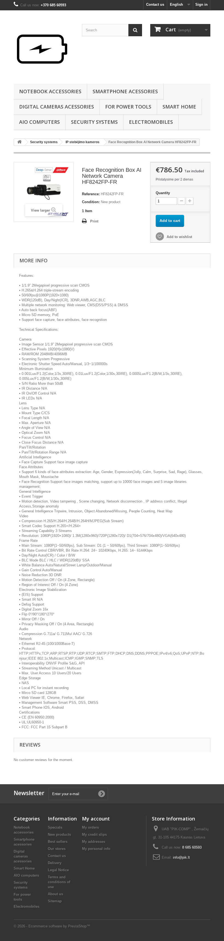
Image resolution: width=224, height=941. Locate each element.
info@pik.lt (181, 857)
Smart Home (179, 106)
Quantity (163, 193)
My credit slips (94, 834)
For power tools (128, 106)
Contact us (155, 4)
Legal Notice (58, 870)
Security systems (94, 122)
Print (94, 221)
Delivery (54, 863)
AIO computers (39, 122)
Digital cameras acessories (56, 106)
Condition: (91, 202)
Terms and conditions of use (59, 882)
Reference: (91, 194)
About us (55, 894)
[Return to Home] (19, 142)
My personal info (96, 849)
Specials (55, 827)
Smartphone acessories (125, 91)
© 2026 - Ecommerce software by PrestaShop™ (52, 926)
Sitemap (55, 901)
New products (59, 834)
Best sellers (57, 842)
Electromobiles (151, 122)
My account (96, 818)
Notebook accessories (50, 91)
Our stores (57, 849)
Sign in (201, 4)
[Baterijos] (44, 49)
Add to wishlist (179, 237)
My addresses (93, 842)
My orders (90, 827)
